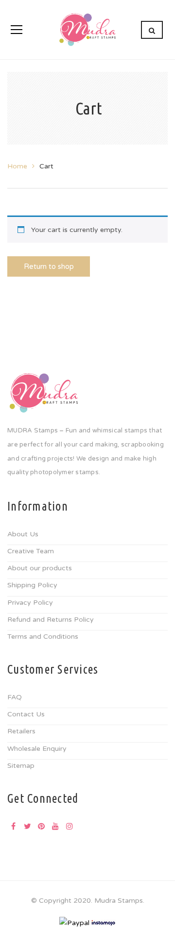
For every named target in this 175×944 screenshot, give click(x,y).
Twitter (27, 826)
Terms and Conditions (42, 636)
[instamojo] (103, 922)
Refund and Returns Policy (50, 619)
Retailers (21, 731)
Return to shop (49, 266)
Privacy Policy (30, 602)
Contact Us (26, 714)
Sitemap (21, 766)
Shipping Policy (32, 585)
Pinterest (41, 826)
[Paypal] (74, 922)
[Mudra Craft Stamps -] (87, 29)
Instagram (69, 826)
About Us (22, 534)
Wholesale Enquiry (37, 749)
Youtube (55, 826)
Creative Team (30, 551)
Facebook (13, 826)
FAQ (14, 697)
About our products (39, 568)
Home (17, 166)
